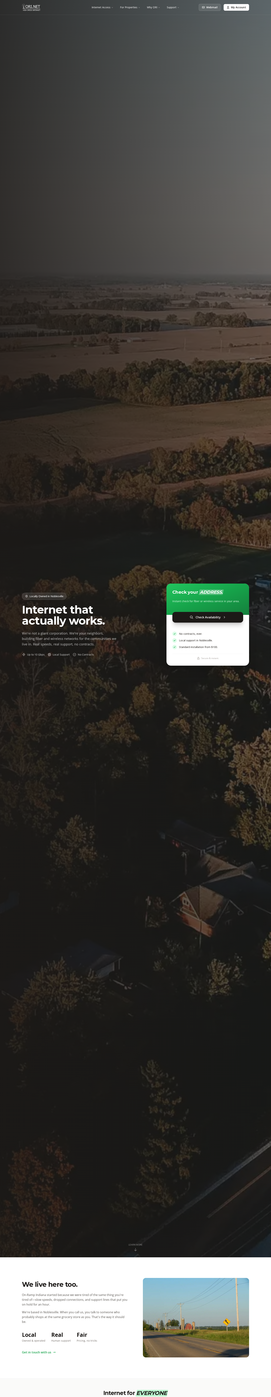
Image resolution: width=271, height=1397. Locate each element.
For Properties (128, 7)
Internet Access (101, 7)
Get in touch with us (36, 1352)
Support (171, 7)
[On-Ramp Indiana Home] (31, 7)
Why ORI (152, 7)
